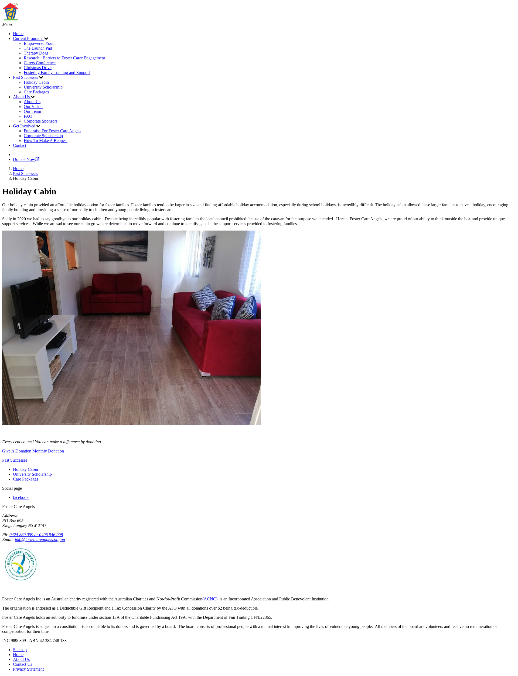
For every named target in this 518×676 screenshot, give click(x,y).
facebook (21, 497)
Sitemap (20, 649)
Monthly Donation (48, 451)
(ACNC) (209, 599)
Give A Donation (16, 451)
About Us (21, 659)
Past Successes (14, 460)
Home (18, 654)
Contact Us (22, 664)
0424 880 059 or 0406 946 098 (36, 534)
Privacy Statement (28, 669)
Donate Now (24, 159)
